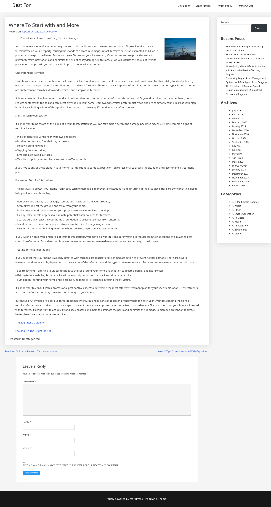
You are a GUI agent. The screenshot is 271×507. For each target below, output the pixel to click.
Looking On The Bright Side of (33, 331)
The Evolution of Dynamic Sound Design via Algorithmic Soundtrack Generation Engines (244, 90)
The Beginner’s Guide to (29, 322)
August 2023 (238, 185)
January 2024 (239, 169)
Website (27, 448)
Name (27, 421)
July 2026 (237, 110)
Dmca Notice (203, 6)
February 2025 (239, 122)
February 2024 (239, 165)
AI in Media (238, 217)
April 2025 (237, 114)
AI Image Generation (243, 213)
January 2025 (239, 126)
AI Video (236, 233)
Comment (29, 381)
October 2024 (239, 138)
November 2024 (240, 134)
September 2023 (240, 181)
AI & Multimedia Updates (245, 201)
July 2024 (237, 145)
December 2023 (240, 173)
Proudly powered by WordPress (124, 499)
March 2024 (238, 161)
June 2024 (237, 149)
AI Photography (240, 225)
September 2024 (240, 142)
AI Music (236, 221)
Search (225, 22)
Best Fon (22, 5)
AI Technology (239, 229)
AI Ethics (236, 209)
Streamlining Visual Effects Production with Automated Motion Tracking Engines (246, 70)
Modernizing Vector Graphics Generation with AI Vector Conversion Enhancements (245, 58)
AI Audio (236, 205)
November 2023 (240, 177)
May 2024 (237, 153)
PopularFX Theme (155, 499)
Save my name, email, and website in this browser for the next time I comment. (71, 465)
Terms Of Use (245, 6)
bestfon (53, 31)
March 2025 (238, 118)
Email (27, 435)
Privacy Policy (224, 6)
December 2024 (240, 130)
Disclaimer (184, 6)
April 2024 (237, 157)
